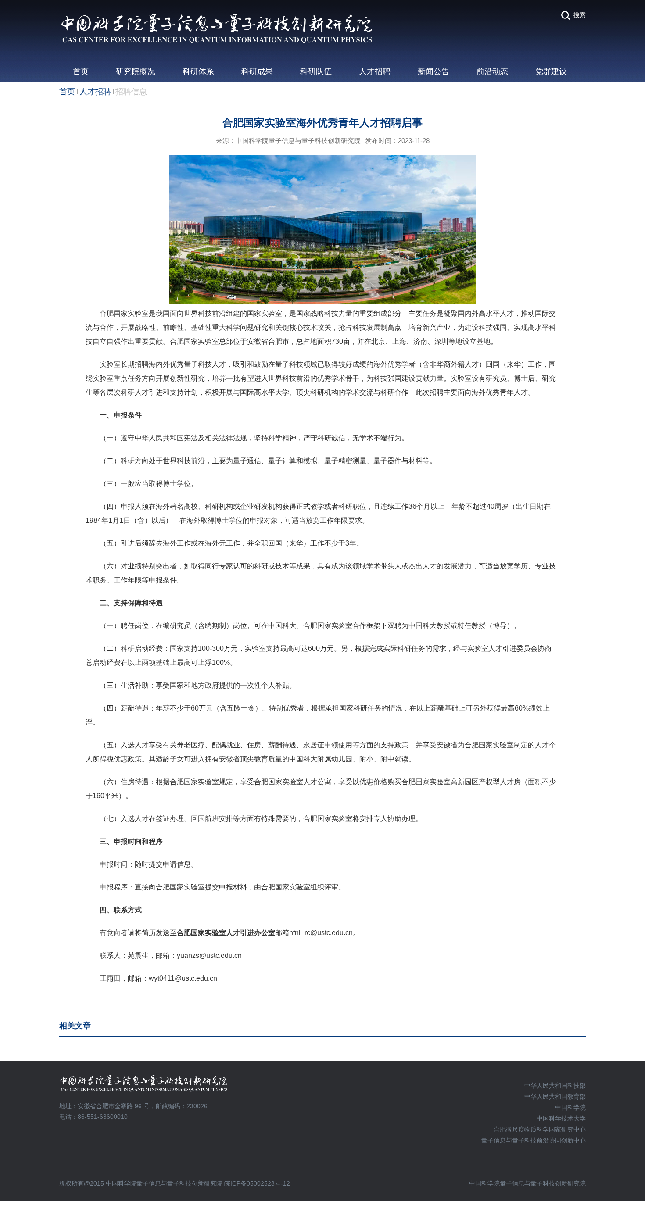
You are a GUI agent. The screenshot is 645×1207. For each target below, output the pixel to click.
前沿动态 (492, 71)
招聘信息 (131, 91)
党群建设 (551, 71)
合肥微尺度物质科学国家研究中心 (540, 1129)
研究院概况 (135, 71)
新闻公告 (433, 71)
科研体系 (198, 71)
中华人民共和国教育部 (555, 1096)
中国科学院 (570, 1107)
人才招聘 (375, 71)
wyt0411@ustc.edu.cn (183, 978)
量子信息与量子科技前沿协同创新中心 (533, 1140)
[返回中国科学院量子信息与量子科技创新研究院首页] (216, 16)
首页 (81, 71)
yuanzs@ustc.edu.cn (209, 955)
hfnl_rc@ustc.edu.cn (321, 932)
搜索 (579, 14)
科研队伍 (316, 71)
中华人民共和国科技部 (555, 1085)
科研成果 (257, 71)
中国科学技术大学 (561, 1118)
